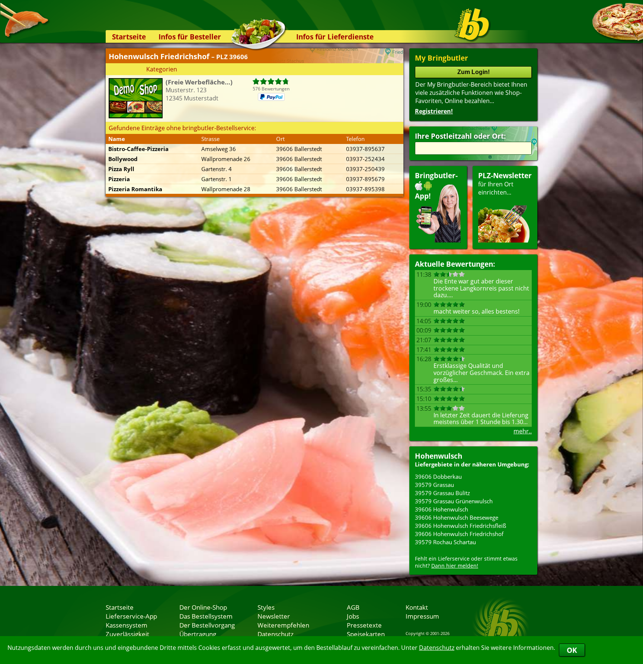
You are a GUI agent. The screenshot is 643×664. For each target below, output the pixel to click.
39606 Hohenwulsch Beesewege (456, 517)
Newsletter (273, 616)
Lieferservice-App (131, 616)
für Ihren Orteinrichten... (505, 183)
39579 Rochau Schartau (445, 542)
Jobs (353, 616)
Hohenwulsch (438, 456)
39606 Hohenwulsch (441, 509)
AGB (353, 607)
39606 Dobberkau (438, 476)
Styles (266, 607)
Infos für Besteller (190, 36)
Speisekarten (366, 633)
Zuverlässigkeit (127, 633)
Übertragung (197, 633)
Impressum (422, 616)
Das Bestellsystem (206, 616)
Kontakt (417, 607)
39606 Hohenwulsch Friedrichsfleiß (460, 525)
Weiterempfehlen (283, 624)
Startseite (129, 36)
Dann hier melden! (454, 565)
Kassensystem (126, 624)
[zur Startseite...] (472, 24)
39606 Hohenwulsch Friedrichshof (459, 534)
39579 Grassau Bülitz (442, 493)
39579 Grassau (434, 484)
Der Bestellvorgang (207, 624)
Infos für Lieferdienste (335, 36)
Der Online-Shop (203, 607)
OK (572, 650)
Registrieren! (434, 111)
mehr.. (523, 431)
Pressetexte (364, 624)
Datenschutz (436, 648)
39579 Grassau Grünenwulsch (454, 501)
